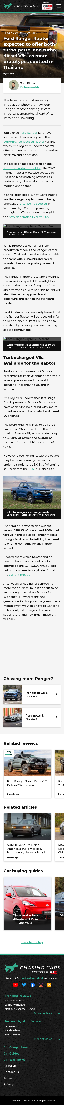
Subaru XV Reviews (15, 1005)
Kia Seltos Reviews (14, 1000)
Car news (18, 33)
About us (10, 1065)
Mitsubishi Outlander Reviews (20, 1009)
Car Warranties (14, 1059)
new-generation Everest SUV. (29, 217)
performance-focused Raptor (23, 141)
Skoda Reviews (12, 1034)
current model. (19, 574)
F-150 (32, 469)
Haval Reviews (12, 1030)
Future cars (31, 33)
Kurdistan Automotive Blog (22, 168)
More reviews (43, 1013)
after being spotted (33, 203)
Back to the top (32, 942)
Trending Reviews (18, 996)
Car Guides (11, 1053)
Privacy (9, 1084)
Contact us (11, 1072)
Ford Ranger (28, 132)
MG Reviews (11, 1026)
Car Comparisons (16, 1047)
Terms (8, 1078)
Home (6, 33)
